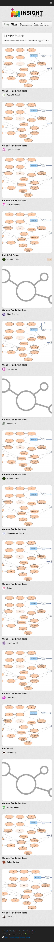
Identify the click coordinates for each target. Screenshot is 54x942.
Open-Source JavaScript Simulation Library (17, 937)
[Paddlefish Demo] (27, 236)
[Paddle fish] (27, 729)
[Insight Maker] (27, 18)
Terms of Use (22, 931)
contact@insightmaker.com (10, 931)
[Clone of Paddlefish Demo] (27, 72)
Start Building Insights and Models (30, 24)
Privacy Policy (31, 931)
